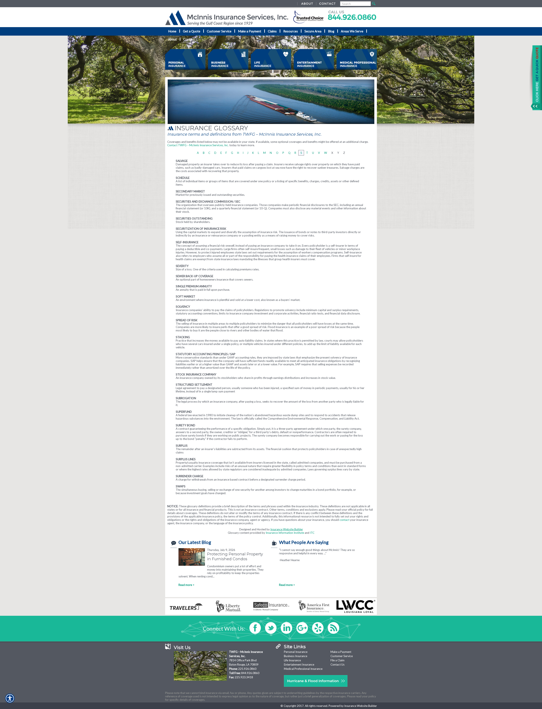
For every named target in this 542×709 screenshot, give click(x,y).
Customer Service (341, 656)
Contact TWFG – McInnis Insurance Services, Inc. (198, 145)
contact (344, 519)
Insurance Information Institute (285, 532)
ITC (312, 532)
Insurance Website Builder (286, 529)
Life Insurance (292, 660)
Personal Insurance (295, 651)
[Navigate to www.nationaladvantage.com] (535, 77)
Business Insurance (295, 656)
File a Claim (337, 660)
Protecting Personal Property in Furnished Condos (235, 556)
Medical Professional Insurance (303, 668)
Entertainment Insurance (299, 664)
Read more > (186, 585)
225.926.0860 (247, 668)
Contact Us (337, 664)
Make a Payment (340, 651)
